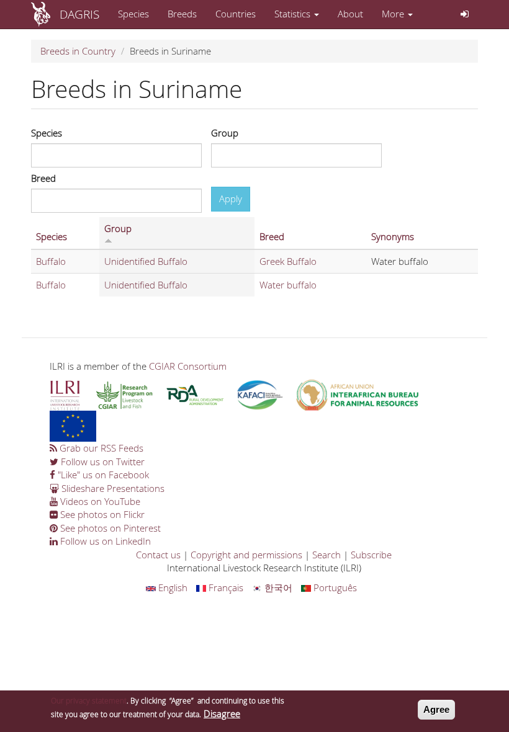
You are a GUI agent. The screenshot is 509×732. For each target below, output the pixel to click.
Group (224, 133)
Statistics (293, 13)
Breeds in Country (77, 51)
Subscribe (371, 554)
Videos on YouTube (99, 501)
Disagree (222, 713)
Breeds (182, 13)
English (171, 587)
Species (133, 13)
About (350, 13)
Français (224, 587)
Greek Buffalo (288, 261)
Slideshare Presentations (111, 488)
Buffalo (51, 261)
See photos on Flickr (101, 514)
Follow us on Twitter (101, 461)
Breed (43, 178)
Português (334, 587)
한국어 (277, 587)
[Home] (45, 14)
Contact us (158, 554)
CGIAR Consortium (188, 366)
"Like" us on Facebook (102, 474)
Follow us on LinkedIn (104, 541)
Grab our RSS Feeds (100, 448)
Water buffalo (288, 285)
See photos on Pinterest (109, 528)
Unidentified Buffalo (145, 261)
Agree (436, 709)
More (394, 13)
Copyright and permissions (246, 554)
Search (326, 554)
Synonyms (392, 236)
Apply (230, 198)
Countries (235, 13)
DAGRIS (79, 14)
